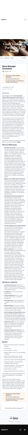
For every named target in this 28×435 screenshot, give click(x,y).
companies (6, 58)
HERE (18, 142)
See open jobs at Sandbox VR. (12, 78)
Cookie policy (17, 421)
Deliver (6, 178)
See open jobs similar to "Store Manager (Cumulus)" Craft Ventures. (15, 81)
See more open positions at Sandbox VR (14, 408)
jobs (2, 58)
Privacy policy (11, 421)
